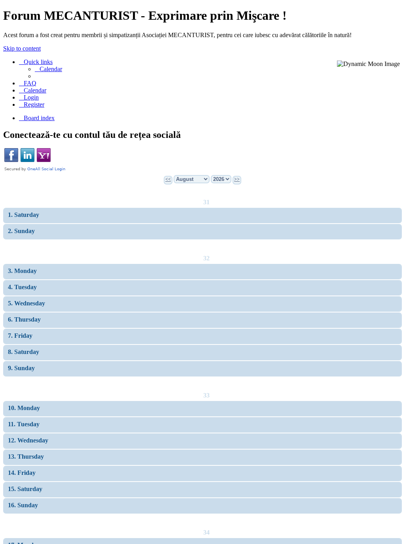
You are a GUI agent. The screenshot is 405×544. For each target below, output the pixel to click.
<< (168, 179)
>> (237, 179)
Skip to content (22, 48)
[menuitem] (48, 69)
